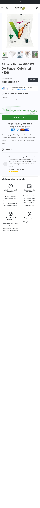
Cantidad (5, 98)
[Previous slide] (4, 54)
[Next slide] (36, 54)
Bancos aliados (21, 89)
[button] (2, 8)
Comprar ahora (20, 117)
